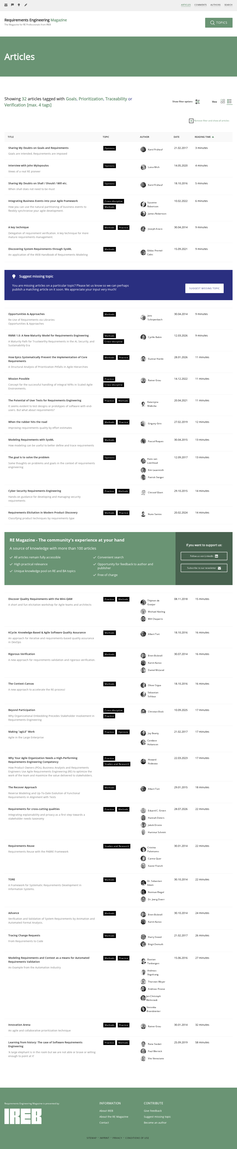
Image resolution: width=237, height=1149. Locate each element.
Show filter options (182, 101)
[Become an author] (25, 4)
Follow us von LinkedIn (202, 556)
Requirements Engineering (35, 21)
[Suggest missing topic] (19, 4)
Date (176, 136)
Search (228, 4)
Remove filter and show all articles (211, 120)
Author (144, 136)
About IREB (106, 1110)
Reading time (203, 136)
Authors (216, 4)
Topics (221, 23)
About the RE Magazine (113, 1116)
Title (11, 136)
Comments (200, 4)
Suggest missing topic (204, 288)
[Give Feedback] (12, 4)
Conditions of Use (137, 1138)
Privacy (117, 1138)
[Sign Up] (5, 4)
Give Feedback (153, 1110)
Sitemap (92, 1138)
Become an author (155, 1122)
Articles (186, 4)
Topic (106, 136)
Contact (104, 1122)
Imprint (104, 1138)
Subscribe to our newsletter (202, 567)
